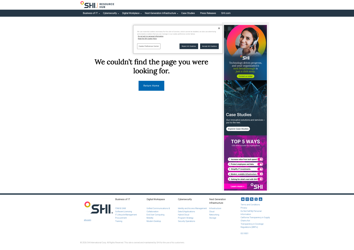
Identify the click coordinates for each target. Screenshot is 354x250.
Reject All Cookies (189, 46)
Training (118, 221)
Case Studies (188, 13)
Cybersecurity (110, 13)
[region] (178, 39)
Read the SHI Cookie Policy (147, 39)
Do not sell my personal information (150, 36)
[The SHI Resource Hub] (97, 5)
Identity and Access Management (192, 208)
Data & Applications (186, 211)
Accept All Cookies (209, 46)
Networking (214, 215)
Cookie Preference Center (149, 46)
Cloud (211, 211)
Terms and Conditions (250, 205)
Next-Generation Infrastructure (160, 13)
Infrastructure (215, 208)
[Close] (219, 28)
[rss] (251, 199)
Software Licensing (123, 211)
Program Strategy (185, 218)
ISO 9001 (244, 233)
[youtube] (260, 199)
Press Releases (208, 13)
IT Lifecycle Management (126, 215)
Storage (212, 218)
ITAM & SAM (120, 208)
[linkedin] (243, 199)
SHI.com (226, 13)
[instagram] (247, 199)
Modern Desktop (154, 221)
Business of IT (90, 13)
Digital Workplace (131, 13)
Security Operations (186, 221)
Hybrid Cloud (183, 215)
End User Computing (155, 215)
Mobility (150, 218)
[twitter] (256, 199)
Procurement (121, 218)
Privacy (244, 208)
